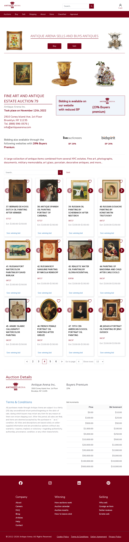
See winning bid (13, 233)
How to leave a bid (63, 514)
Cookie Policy (63, 536)
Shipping (32, 14)
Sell (23, 14)
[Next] (28, 190)
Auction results (61, 510)
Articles (19, 517)
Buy (16, 14)
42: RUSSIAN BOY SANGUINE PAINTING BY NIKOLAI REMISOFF (47, 269)
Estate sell (104, 514)
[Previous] (7, 190)
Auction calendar (62, 506)
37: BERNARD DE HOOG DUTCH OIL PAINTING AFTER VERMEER (17, 209)
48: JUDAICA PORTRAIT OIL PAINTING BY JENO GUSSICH (111, 329)
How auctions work (63, 502)
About (42, 14)
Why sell (103, 502)
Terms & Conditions (19, 402)
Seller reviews (105, 510)
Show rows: (88, 361)
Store (52, 14)
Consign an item (106, 506)
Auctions (7, 14)
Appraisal (74, 14)
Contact (19, 525)
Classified (62, 14)
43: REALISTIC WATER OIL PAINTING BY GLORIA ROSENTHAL (78, 269)
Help (18, 521)
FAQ (18, 510)
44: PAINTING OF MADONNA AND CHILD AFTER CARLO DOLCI (111, 269)
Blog (18, 514)
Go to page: (71, 361)
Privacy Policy (115, 536)
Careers (19, 506)
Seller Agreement (98, 536)
